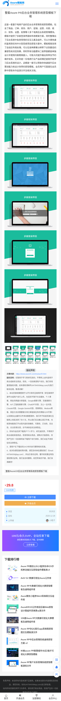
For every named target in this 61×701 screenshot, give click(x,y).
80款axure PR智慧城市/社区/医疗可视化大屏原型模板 (37, 652)
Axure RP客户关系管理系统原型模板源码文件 (36, 664)
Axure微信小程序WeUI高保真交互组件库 (37, 598)
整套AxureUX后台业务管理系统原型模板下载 (26, 471)
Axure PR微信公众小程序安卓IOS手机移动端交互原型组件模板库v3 (37, 568)
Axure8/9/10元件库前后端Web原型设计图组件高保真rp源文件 (37, 609)
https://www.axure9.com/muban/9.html (31, 374)
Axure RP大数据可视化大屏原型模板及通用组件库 (36, 588)
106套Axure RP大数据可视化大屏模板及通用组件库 (37, 620)
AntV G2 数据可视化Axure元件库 (36, 578)
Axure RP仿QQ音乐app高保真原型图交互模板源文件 (37, 630)
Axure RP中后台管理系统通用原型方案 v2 (36, 641)
